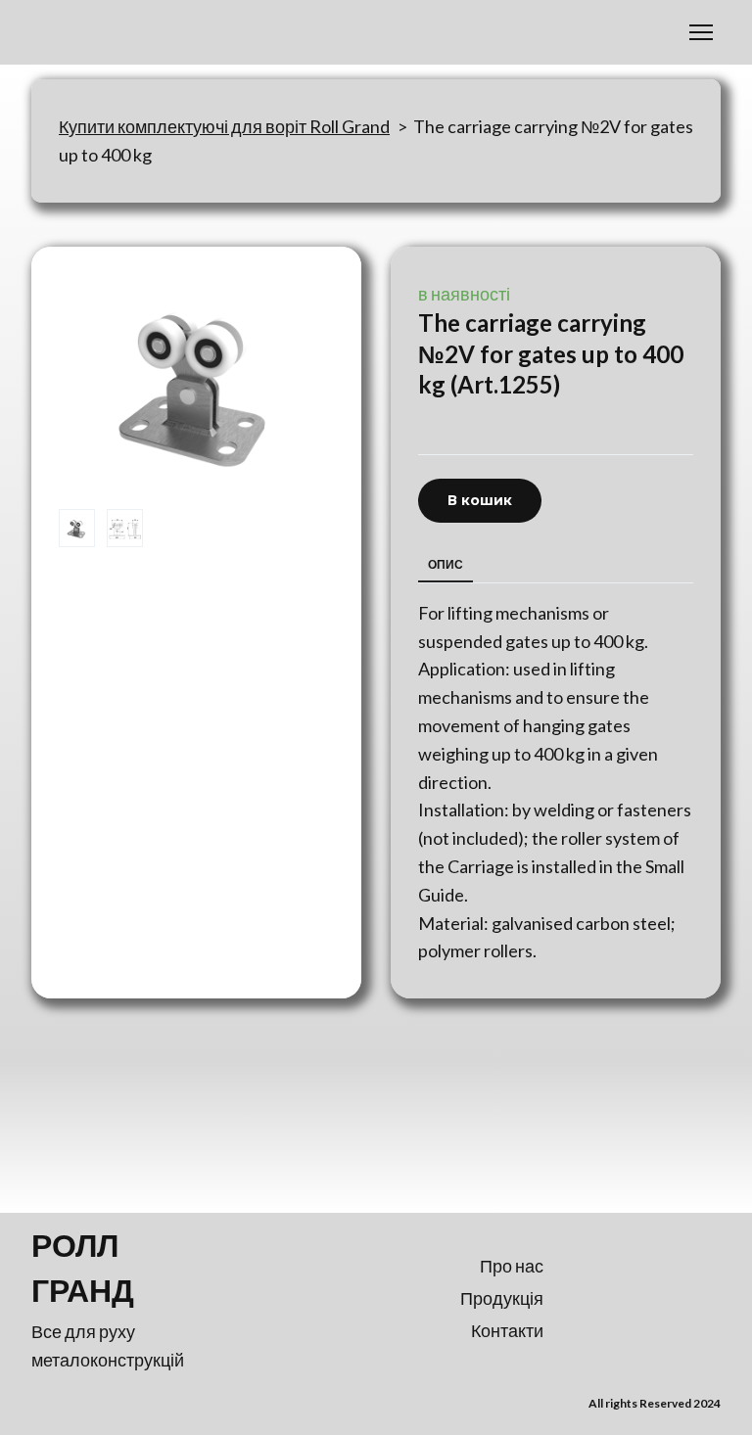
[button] (479, 501)
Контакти (507, 1330)
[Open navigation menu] (701, 32)
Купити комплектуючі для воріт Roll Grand (224, 126)
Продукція (501, 1298)
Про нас (511, 1265)
